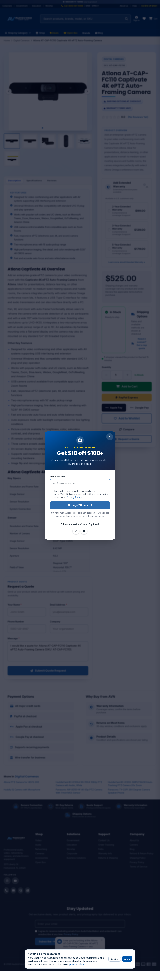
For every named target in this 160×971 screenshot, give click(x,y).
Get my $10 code (78, 505)
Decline (114, 959)
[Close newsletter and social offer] (109, 436)
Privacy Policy (74, 497)
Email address (57, 476)
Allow (127, 959)
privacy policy (76, 964)
